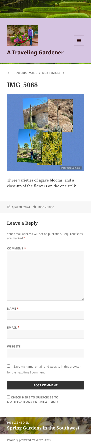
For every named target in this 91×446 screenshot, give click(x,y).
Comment (16, 248)
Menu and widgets (79, 45)
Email (13, 327)
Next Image (51, 73)
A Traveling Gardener (35, 52)
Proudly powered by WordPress (28, 440)
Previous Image (24, 73)
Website (14, 346)
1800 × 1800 (45, 207)
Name (13, 308)
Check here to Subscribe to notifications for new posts (33, 399)
